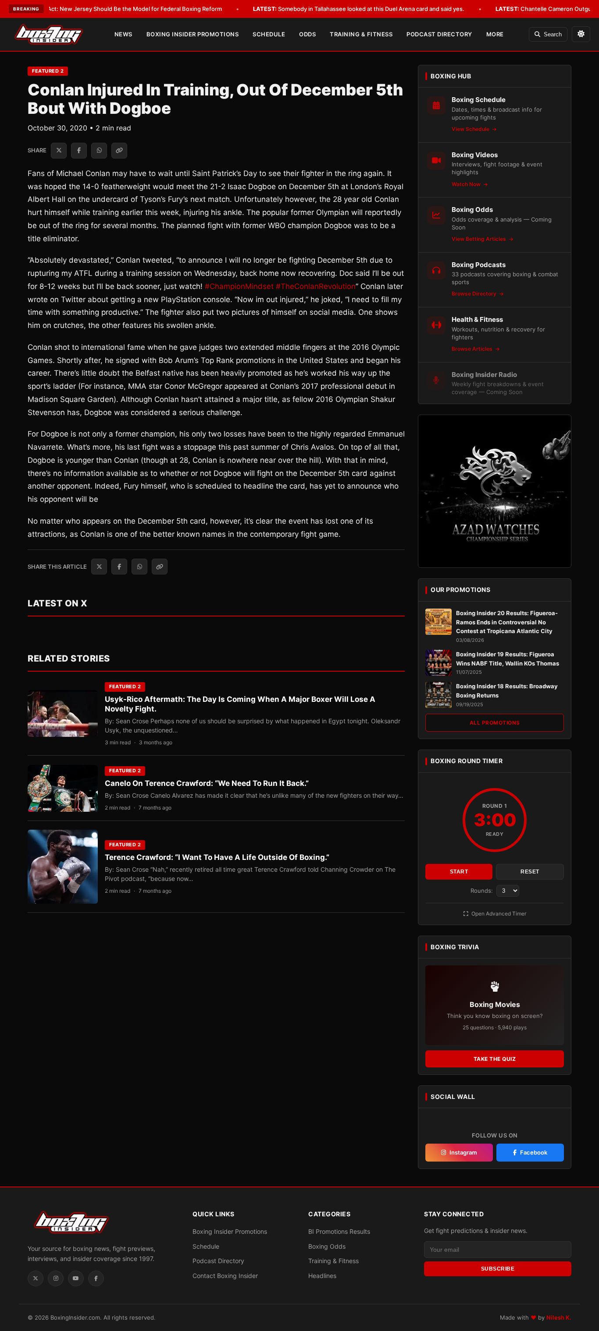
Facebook (533, 1152)
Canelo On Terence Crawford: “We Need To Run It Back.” (207, 783)
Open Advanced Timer (498, 913)
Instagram (463, 1152)
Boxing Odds (327, 1246)
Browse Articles (473, 348)
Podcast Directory (439, 34)
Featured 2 (48, 71)
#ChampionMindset (239, 286)
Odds (307, 34)
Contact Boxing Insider (225, 1275)
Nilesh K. (558, 1317)
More (495, 34)
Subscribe (498, 1269)
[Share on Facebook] (79, 150)
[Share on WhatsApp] (99, 150)
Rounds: (483, 890)
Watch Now (467, 184)
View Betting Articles (479, 239)
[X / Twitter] (35, 1278)
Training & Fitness (361, 34)
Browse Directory (475, 293)
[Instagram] (56, 1278)
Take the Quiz (495, 1059)
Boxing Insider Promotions (192, 34)
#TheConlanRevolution (316, 286)
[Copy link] (119, 150)
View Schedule (471, 129)
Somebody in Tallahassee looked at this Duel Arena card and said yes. (358, 8)
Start (459, 872)
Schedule (269, 34)
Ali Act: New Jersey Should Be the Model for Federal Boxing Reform (118, 8)
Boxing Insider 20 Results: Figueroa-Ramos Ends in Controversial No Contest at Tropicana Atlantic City (507, 622)
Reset (530, 872)
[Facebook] (96, 1278)
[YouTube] (76, 1278)
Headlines (322, 1275)
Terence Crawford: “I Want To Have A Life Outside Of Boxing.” (217, 857)
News (123, 34)
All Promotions (495, 722)
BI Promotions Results (339, 1231)
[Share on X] (59, 150)
